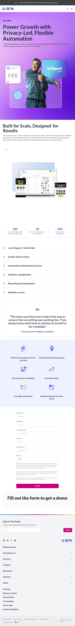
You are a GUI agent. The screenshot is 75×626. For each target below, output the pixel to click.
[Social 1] (4, 540)
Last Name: (20, 421)
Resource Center (10, 593)
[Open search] (67, 8)
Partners (6, 589)
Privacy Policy (33, 474)
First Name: (20, 413)
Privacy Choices (17, 619)
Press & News (8, 597)
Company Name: (21, 430)
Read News (55, 2)
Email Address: (21, 447)
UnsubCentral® (43, 619)
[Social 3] (11, 540)
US (18, 622)
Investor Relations (10, 609)
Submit (37, 486)
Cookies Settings (8, 622)
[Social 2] (8, 540)
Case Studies (8, 601)
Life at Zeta (8, 605)
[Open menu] (71, 8)
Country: (19, 455)
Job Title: (19, 438)
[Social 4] (15, 540)
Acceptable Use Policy (30, 619)
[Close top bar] (70, 2)
